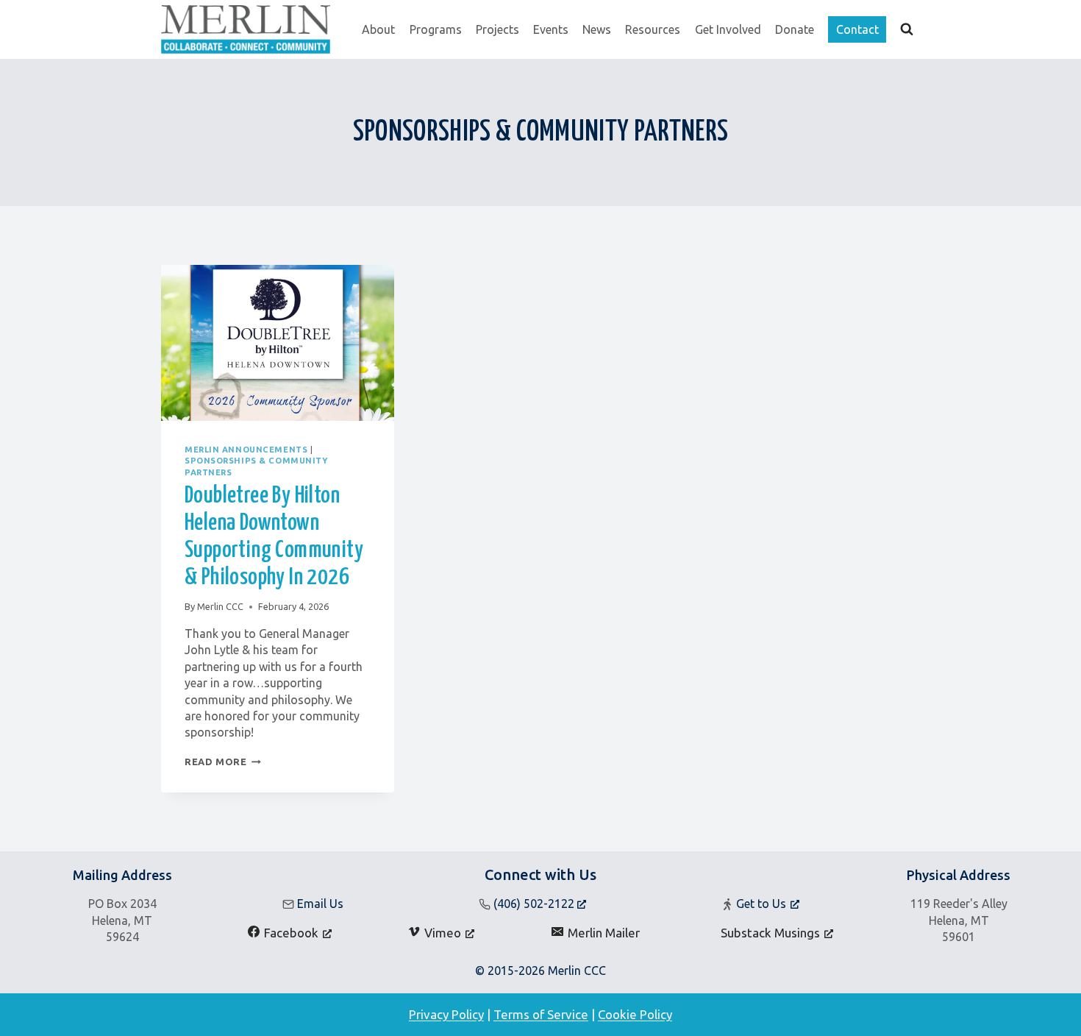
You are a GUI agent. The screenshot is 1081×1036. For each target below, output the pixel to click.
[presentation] (277, 343)
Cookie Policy (635, 1014)
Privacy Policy (446, 1014)
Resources (652, 29)
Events (550, 29)
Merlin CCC (220, 606)
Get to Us (761, 903)
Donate (794, 29)
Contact (857, 29)
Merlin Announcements (246, 449)
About (378, 29)
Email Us (320, 903)
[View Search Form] (906, 29)
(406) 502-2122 (535, 903)
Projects (497, 29)
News (596, 29)
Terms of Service (540, 1014)
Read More (223, 761)
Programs (436, 29)
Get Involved (728, 29)
